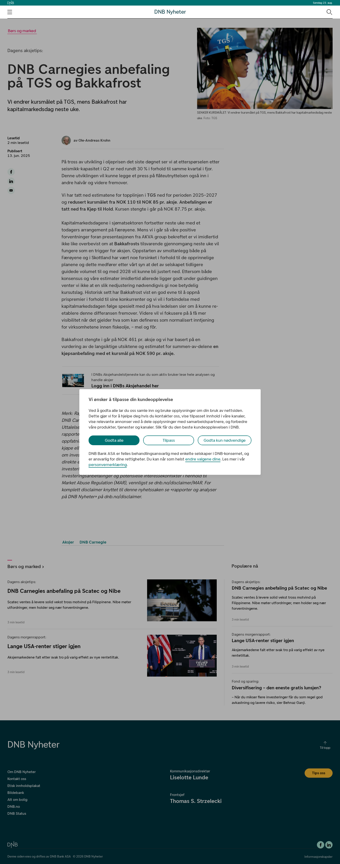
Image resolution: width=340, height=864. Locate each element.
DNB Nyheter (170, 12)
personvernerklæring (108, 464)
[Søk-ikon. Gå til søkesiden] (329, 12)
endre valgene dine (202, 459)
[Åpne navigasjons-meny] (9, 12)
